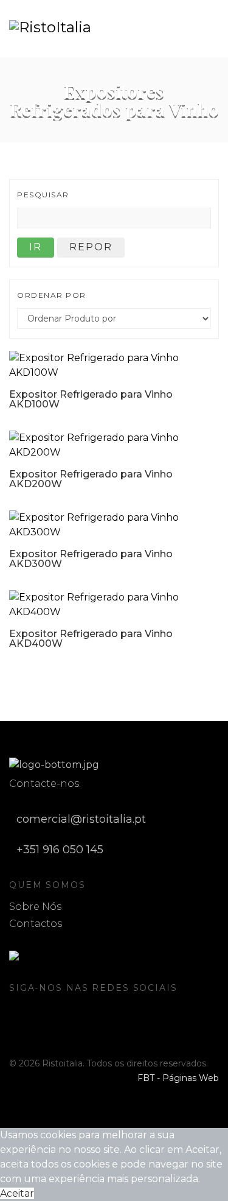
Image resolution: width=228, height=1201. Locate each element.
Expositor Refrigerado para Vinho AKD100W (91, 399)
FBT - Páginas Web (178, 1077)
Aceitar (17, 1193)
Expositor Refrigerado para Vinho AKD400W (91, 638)
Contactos (35, 923)
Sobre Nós (35, 906)
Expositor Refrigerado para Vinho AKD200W (91, 479)
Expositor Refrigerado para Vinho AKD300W (91, 558)
